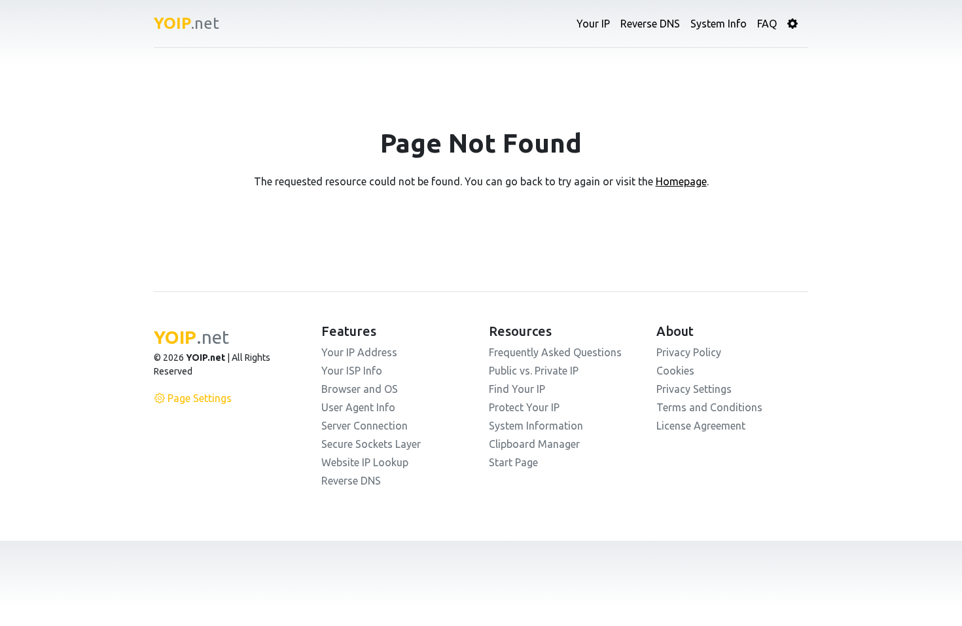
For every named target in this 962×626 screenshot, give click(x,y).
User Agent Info (358, 407)
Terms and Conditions (709, 407)
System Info (718, 23)
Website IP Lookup (364, 462)
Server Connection (364, 426)
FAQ (767, 23)
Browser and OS (359, 389)
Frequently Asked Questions (555, 352)
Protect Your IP (524, 407)
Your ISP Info (351, 371)
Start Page (513, 462)
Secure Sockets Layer (371, 444)
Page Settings (200, 398)
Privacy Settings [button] (694, 389)
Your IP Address (359, 352)
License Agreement (700, 426)
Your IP (593, 23)
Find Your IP (517, 389)
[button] (792, 23)
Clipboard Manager (534, 444)
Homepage (681, 181)
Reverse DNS (650, 23)
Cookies (675, 371)
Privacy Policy (688, 352)
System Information (536, 426)
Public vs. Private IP (534, 371)
